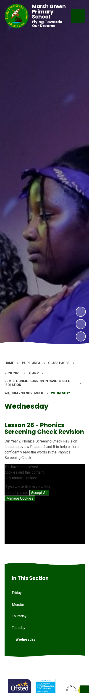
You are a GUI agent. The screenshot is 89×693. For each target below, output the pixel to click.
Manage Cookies (19, 498)
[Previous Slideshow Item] (81, 324)
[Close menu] (78, 16)
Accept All (39, 492)
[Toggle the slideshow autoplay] (81, 336)
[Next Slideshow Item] (81, 312)
